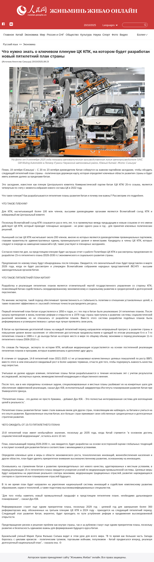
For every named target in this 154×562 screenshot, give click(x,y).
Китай (19, 34)
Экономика (31, 34)
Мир (42, 34)
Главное (8, 34)
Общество (72, 34)
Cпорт (106, 34)
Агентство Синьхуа (21, 61)
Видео (124, 34)
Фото (115, 34)
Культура (86, 34)
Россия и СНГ (55, 34)
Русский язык (10, 44)
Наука (97, 34)
